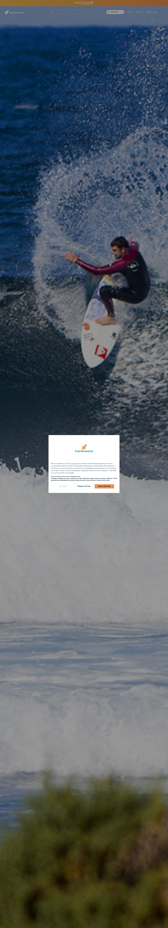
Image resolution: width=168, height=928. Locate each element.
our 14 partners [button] (73, 463)
